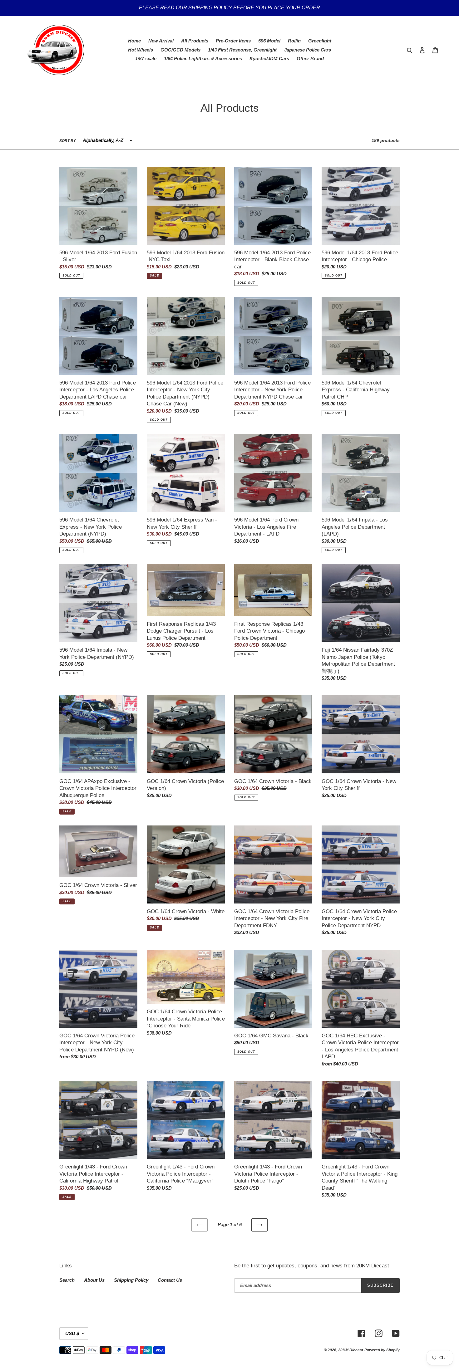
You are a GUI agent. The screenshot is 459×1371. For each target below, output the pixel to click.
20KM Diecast (350, 1350)
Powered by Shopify (382, 1350)
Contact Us (170, 1280)
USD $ (72, 1333)
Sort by (67, 141)
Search (67, 1280)
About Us (94, 1280)
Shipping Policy (131, 1280)
